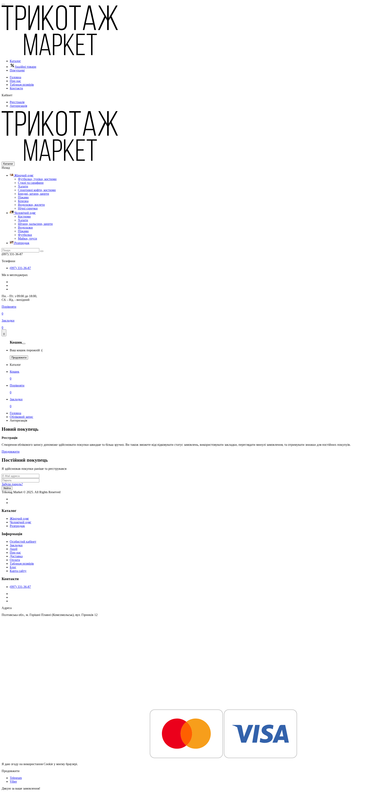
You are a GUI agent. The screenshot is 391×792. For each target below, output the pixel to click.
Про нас (15, 81)
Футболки (25, 235)
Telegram (16, 778)
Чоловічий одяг (24, 213)
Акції (13, 549)
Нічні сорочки (28, 208)
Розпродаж (21, 243)
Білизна (23, 201)
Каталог (15, 61)
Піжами (23, 197)
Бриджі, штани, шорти (33, 193)
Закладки (16, 545)
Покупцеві (17, 70)
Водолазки (25, 227)
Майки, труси (27, 238)
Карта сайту (18, 571)
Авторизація (18, 105)
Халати (23, 186)
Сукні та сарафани (31, 182)
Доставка (16, 556)
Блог (13, 567)
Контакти (16, 88)
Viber (13, 781)
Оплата (15, 560)
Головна (15, 77)
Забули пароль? (12, 484)
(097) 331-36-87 (20, 268)
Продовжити (18, 357)
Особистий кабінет (23, 541)
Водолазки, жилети (31, 204)
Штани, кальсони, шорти (35, 224)
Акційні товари (25, 66)
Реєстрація (17, 102)
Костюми (24, 216)
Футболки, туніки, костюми (37, 179)
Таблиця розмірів (22, 84)
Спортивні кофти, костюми (37, 190)
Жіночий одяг (23, 175)
